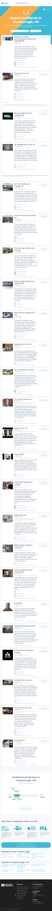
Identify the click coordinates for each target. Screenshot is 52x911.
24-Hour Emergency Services (20, 31)
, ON (27, 862)
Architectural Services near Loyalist (38, 857)
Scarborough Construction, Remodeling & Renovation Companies (9, 866)
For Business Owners (22, 892)
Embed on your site (27, 809)
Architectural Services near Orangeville (38, 854)
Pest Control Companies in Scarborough (23, 870)
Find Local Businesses (22, 888)
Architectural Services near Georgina (24, 854)
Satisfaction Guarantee (23, 887)
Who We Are (20, 896)
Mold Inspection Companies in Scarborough (38, 865)
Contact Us (19, 898)
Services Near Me (21, 890)
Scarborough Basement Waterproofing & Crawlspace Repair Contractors (23, 866)
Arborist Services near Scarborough (7, 870)
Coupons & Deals (36, 31)
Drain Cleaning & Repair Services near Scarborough (38, 870)
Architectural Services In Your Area (8, 854)
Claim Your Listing (21, 893)
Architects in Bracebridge (23, 856)
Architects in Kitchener (8, 856)
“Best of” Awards (21, 895)
